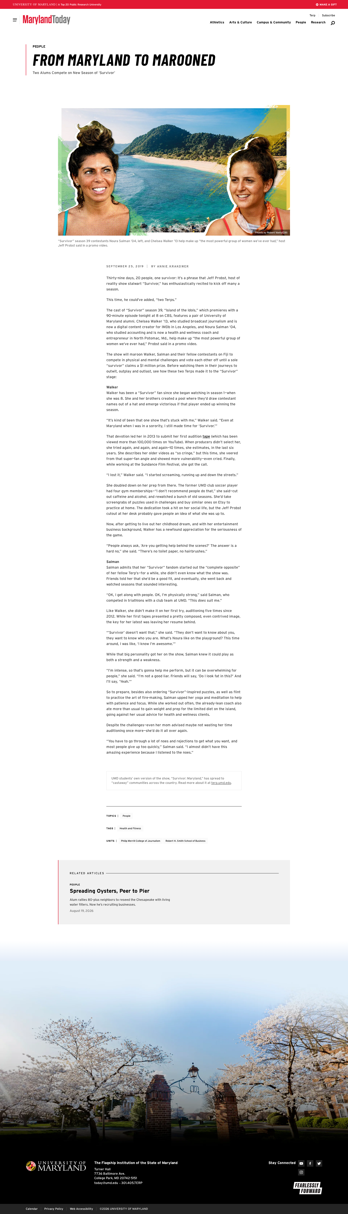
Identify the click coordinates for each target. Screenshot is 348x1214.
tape (206, 436)
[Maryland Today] (46, 20)
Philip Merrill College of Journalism (140, 840)
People (126, 815)
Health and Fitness (130, 828)
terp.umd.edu (221, 783)
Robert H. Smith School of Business (185, 840)
